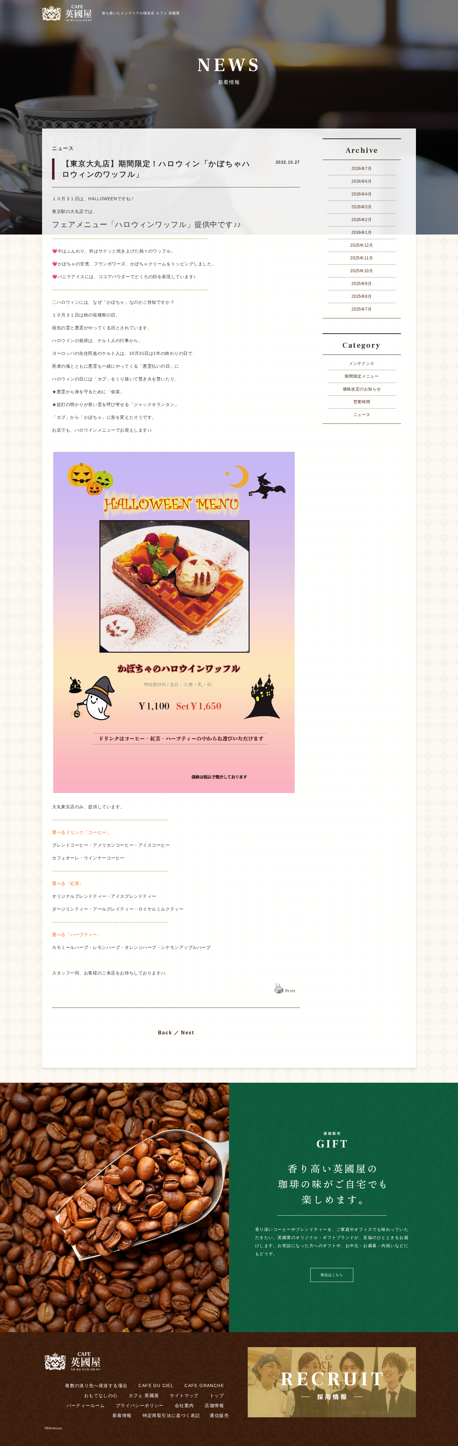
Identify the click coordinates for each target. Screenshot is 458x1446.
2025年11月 (361, 258)
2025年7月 (361, 309)
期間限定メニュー (362, 376)
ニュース (361, 414)
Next (187, 1032)
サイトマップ (184, 1395)
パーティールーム (86, 1405)
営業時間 (361, 401)
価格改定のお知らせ (362, 389)
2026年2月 (361, 219)
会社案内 (184, 1405)
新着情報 (122, 1415)
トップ (217, 1395)
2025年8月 (361, 296)
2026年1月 (361, 232)
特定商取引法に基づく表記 (171, 1415)
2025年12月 (361, 245)
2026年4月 (361, 194)
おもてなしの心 (101, 1395)
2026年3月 (361, 207)
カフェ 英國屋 (144, 1395)
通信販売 (219, 1415)
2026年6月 (361, 181)
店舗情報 (214, 1405)
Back (165, 1032)
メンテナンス (362, 363)
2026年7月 (361, 168)
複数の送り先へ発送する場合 (96, 1385)
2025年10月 (361, 270)
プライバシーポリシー (140, 1405)
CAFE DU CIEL (156, 1385)
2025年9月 (361, 283)
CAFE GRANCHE (204, 1385)
